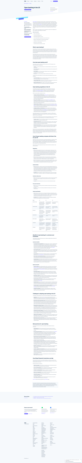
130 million (53, 247)
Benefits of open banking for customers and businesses (27, 29)
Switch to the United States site (69, 461)
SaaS (42, 434)
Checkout (34, 428)
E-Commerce (43, 427)
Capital (33, 427)
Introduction (25, 21)
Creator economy (43, 436)
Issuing (30, 3)
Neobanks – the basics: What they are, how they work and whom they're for (42, 398)
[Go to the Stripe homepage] (25, 422)
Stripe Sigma (34, 443)
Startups (42, 424)
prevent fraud (40, 280)
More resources (26, 3)
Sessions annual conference (53, 427)
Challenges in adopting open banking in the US (27, 31)
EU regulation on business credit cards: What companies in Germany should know (43, 396)
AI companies (43, 435)
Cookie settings (52, 432)
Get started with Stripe (27, 9)
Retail (42, 443)
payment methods (36, 267)
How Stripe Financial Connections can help (26, 34)
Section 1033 (46, 94)
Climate (34, 429)
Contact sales (55, 1)
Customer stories (52, 424)
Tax (33, 444)
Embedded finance (44, 428)
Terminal (34, 445)
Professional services (44, 448)
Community (51, 426)
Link (33, 437)
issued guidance (45, 109)
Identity (34, 434)
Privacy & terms (52, 428)
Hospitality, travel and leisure (45, 438)
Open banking (35, 21)
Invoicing (34, 435)
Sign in (51, 1)
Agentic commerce (44, 425)
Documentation (43, 451)
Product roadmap (52, 436)
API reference (43, 452)
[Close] (80, 459)
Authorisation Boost (35, 425)
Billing (33, 426)
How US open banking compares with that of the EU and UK (27, 28)
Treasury (34, 446)
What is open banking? (27, 22)
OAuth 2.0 (55, 331)
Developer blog (43, 456)
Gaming (42, 437)
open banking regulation (39, 90)
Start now (26, 413)
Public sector (43, 442)
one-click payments (41, 254)
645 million (39, 24)
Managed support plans (52, 443)
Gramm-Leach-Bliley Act (50, 99)
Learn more (51, 11)
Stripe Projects (43, 455)
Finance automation (44, 429)
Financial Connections (35, 433)
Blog (50, 425)
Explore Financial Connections (44, 413)
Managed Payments (35, 438)
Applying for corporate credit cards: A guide (39, 397)
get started (46, 379)
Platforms (43, 433)
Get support (51, 442)
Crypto (42, 426)
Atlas (33, 424)
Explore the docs (52, 412)
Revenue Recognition (35, 442)
